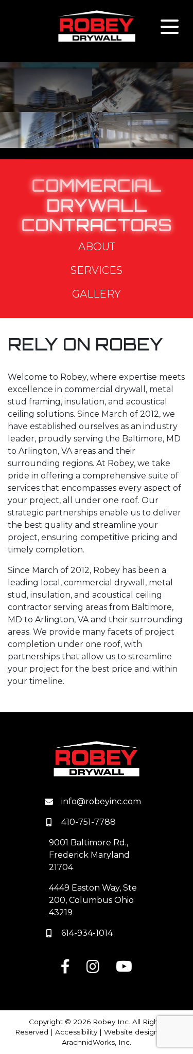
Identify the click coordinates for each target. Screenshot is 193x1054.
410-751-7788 (88, 822)
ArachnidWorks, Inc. (96, 1042)
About (96, 247)
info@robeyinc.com (101, 801)
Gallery (96, 294)
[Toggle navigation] (170, 27)
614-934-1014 (87, 933)
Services (96, 270)
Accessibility (76, 1032)
